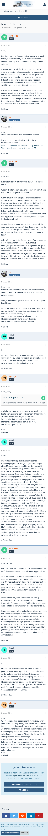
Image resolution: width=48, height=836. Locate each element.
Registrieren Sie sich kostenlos (25, 775)
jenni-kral (7, 27)
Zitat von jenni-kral (13, 397)
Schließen (24, 833)
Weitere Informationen (10, 833)
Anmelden (24, 790)
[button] (3, 5)
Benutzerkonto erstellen (24, 784)
